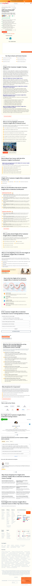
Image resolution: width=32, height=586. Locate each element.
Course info (13, 519)
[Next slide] (17, 434)
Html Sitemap (8, 538)
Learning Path (13, 521)
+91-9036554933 (27, 533)
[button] (30, 3)
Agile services (8, 515)
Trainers (13, 520)
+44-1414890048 (19, 538)
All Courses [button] (15, 3)
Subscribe (28, 512)
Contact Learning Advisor (6, 338)
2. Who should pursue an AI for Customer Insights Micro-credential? (11, 451)
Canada (24, 531)
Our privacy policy (4, 580)
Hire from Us (3, 535)
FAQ (7, 532)
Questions (13, 522)
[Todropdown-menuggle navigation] (1, 3)
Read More (16, 432)
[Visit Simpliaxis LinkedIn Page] (29, 424)
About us (3, 511)
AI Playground (8, 526)
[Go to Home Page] (2, 6)
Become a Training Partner (3, 537)
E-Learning (13, 513)
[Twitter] (17, 519)
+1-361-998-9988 (19, 533)
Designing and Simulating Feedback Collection (8, 326)
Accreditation (3, 512)
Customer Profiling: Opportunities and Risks (8, 321)
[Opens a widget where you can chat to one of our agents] (26, 581)
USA (19, 531)
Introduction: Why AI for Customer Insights (8, 316)
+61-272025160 (23, 538)
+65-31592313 (27, 537)
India (28, 531)
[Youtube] (18, 519)
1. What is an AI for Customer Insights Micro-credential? (10, 444)
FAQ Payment (7, 441)
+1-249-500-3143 (23, 533)
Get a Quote (12, 33)
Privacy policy (8, 535)
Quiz (12, 523)
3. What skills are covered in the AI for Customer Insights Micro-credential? (12, 453)
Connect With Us (5, 272)
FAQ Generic (11, 441)
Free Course (13, 514)
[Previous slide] (15, 434)
